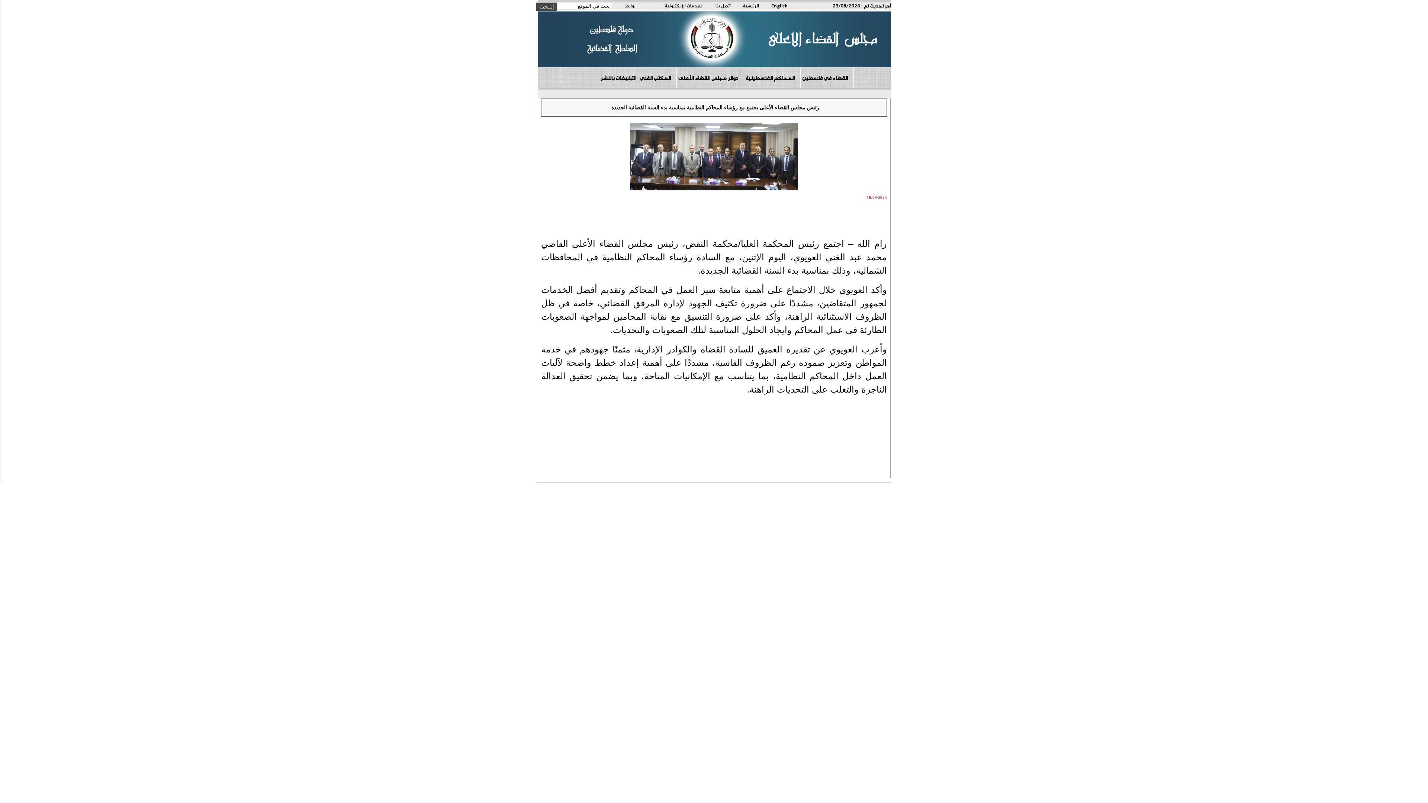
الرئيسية (751, 5)
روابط (630, 5)
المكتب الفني (655, 77)
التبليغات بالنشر (618, 77)
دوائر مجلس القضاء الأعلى (708, 77)
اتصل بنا (723, 5)
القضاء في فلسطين (825, 77)
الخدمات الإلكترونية (684, 5)
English (779, 5)
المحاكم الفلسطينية (770, 77)
